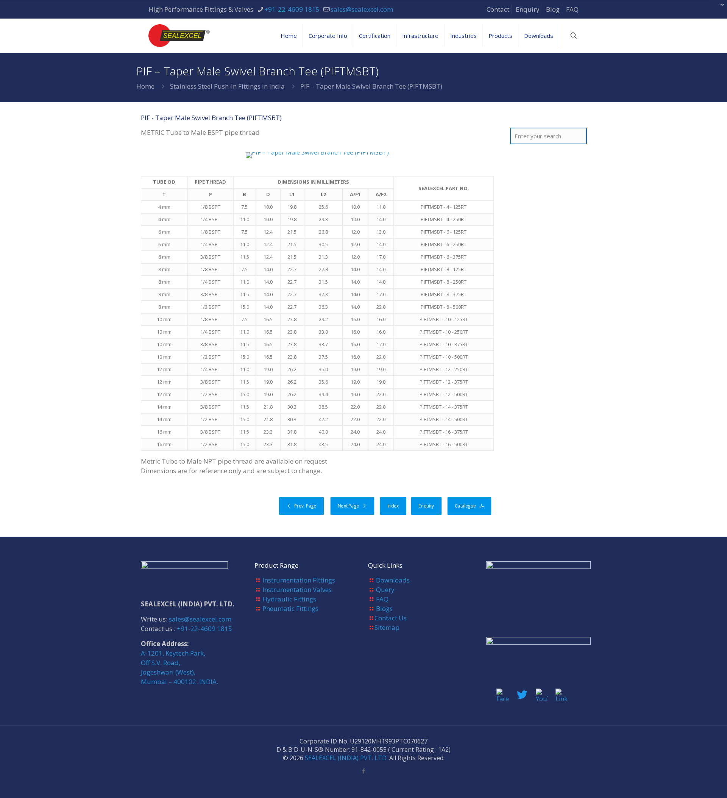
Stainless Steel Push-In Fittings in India (227, 86)
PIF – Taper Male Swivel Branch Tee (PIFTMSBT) (371, 86)
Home (145, 86)
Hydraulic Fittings (289, 599)
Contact (498, 9)
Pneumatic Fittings (290, 608)
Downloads (393, 580)
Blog (553, 9)
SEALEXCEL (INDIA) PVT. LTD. (346, 758)
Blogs (384, 608)
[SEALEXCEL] (179, 36)
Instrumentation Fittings (298, 580)
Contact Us (390, 618)
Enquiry (528, 9)
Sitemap (386, 627)
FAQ (572, 9)
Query (385, 589)
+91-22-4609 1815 (292, 9)
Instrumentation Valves (297, 589)
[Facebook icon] (364, 771)
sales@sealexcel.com (362, 9)
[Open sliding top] (718, 8)
